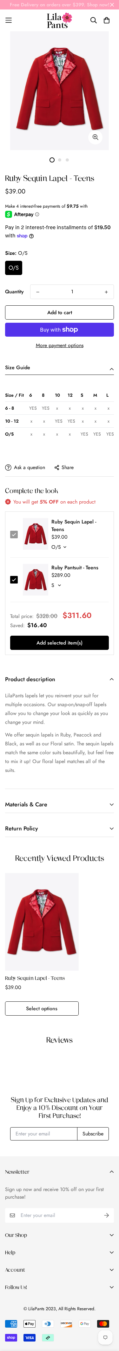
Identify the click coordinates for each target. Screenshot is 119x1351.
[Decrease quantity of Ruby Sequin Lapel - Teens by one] (37, 292)
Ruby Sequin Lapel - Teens (35, 978)
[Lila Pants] (59, 20)
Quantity (14, 291)
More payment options (59, 345)
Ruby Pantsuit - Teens (74, 567)
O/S (14, 268)
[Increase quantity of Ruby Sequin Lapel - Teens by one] (106, 292)
